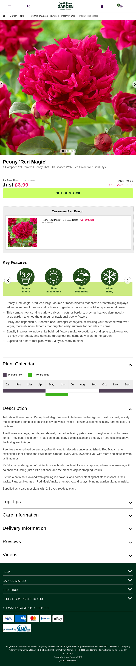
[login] (102, 6)
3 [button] (70, 151)
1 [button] (63, 151)
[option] (68, 87)
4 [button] (73, 151)
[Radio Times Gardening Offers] (65, 9)
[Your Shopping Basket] (121, 6)
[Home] (5, 16)
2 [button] (66, 151)
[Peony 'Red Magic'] (22, 232)
